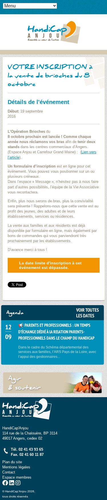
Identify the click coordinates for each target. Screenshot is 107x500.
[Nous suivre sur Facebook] (5, 483)
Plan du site (12, 462)
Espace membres (16, 477)
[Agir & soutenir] (52, 382)
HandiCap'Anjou (54, 32)
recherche (103, 13)
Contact (8, 472)
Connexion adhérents (102, 4)
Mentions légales (16, 467)
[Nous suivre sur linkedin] (11, 483)
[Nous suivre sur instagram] (18, 483)
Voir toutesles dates (87, 313)
